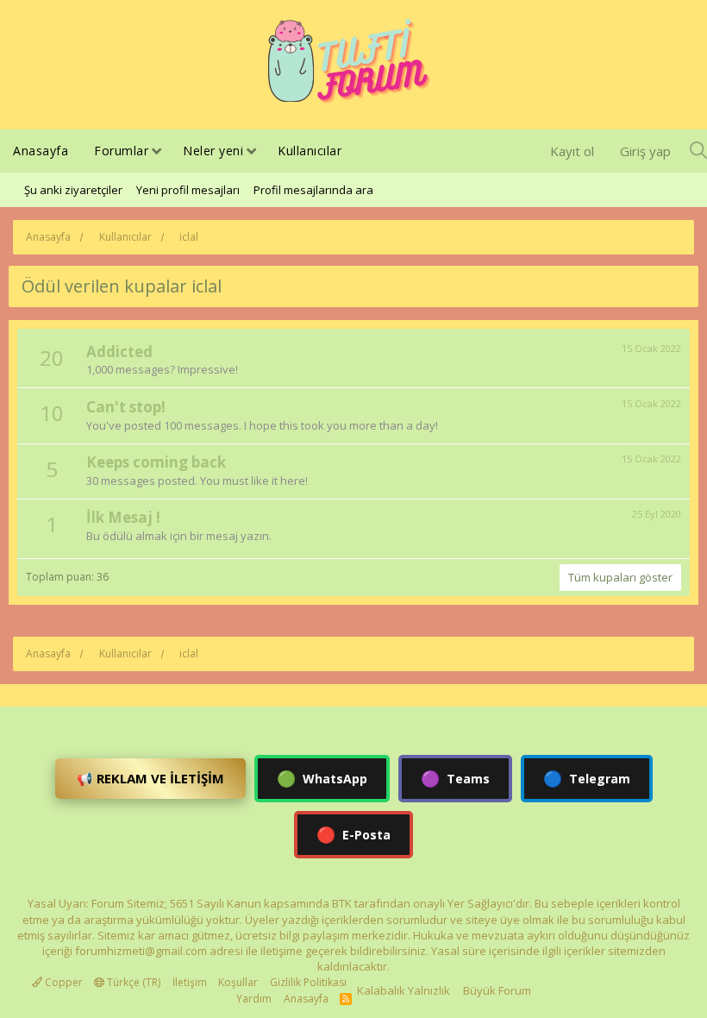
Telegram (586, 778)
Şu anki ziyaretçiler (73, 190)
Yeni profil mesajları (188, 190)
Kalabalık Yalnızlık (403, 990)
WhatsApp (322, 778)
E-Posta (353, 834)
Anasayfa (40, 150)
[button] (156, 152)
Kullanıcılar (309, 150)
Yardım (254, 998)
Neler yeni (213, 150)
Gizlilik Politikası (308, 982)
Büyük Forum (497, 990)
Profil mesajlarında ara (313, 190)
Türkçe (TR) (132, 982)
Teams (455, 778)
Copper (62, 982)
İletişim (189, 982)
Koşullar (238, 982)
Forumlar (121, 150)
